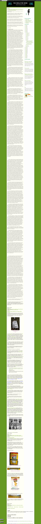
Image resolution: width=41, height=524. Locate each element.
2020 (26, 26)
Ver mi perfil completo (30, 96)
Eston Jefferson (20, 351)
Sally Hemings (13, 336)
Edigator (29, 94)
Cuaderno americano (28, 21)
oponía (11, 377)
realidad (15, 309)
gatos (10, 309)
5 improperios (9, 434)
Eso (15, 339)
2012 (26, 48)
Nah (25, 87)
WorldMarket (14, 438)
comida (17, 505)
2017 (26, 29)
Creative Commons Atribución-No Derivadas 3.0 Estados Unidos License (25, 523)
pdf (10, 27)
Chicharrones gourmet (10, 437)
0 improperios (9, 504)
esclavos (14, 435)
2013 (26, 47)
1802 (7, 397)
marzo (27, 45)
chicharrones (14, 505)
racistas (10, 386)
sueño (17, 309)
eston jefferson (17, 435)
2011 (26, 49)
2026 (26, 25)
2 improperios (9, 308)
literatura (12, 309)
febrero (27, 46)
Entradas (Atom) (13, 508)
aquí (13, 432)
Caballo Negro (27, 19)
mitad (16, 365)
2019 (26, 27)
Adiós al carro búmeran (28, 80)
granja (17, 402)
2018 (26, 28)
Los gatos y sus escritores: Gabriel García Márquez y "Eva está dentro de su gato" (15, 9)
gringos (20, 435)
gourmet (19, 505)
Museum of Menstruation (29, 20)
